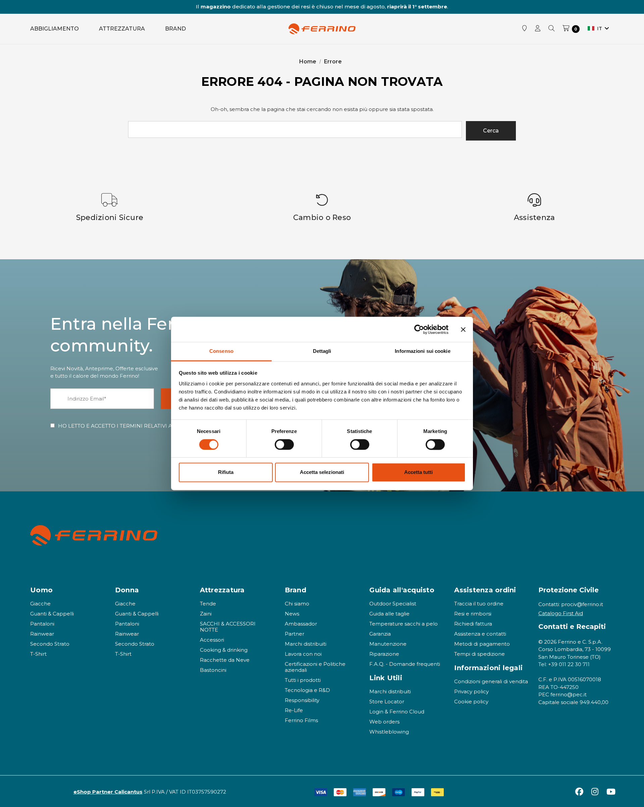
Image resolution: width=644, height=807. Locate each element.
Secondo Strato (49, 644)
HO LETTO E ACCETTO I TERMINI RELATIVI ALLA (142, 426)
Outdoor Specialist (392, 603)
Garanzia (380, 634)
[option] (110, 207)
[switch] (284, 444)
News (292, 613)
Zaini (206, 613)
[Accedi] (537, 29)
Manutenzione (388, 644)
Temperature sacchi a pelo (403, 624)
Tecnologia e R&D (307, 690)
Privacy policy (471, 691)
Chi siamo (297, 603)
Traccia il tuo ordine (478, 603)
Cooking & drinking (224, 650)
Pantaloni (42, 624)
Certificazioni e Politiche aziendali (315, 667)
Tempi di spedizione (479, 654)
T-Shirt (38, 654)
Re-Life (294, 710)
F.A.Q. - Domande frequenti (404, 664)
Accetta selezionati (322, 472)
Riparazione (384, 654)
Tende (208, 603)
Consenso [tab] (221, 351)
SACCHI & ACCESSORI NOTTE (228, 627)
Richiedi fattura (473, 624)
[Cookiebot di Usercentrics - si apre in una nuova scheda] (419, 329)
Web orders (384, 721)
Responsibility (302, 700)
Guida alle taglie (389, 613)
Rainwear (42, 634)
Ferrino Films (301, 720)
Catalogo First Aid (560, 613)
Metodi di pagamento (482, 644)
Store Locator (386, 701)
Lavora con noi (303, 654)
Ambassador (301, 624)
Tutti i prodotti (303, 680)
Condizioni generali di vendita (491, 681)
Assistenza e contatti (480, 634)
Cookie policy (471, 701)
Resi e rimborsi (472, 613)
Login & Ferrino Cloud (396, 711)
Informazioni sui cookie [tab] (422, 351)
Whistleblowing (389, 732)
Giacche (40, 603)
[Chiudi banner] (463, 329)
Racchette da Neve (225, 660)
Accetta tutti (418, 472)
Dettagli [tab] (322, 351)
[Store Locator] (524, 29)
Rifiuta (225, 472)
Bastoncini (213, 670)
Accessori (212, 640)
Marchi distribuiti (305, 644)
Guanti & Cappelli (52, 613)
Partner (294, 634)
